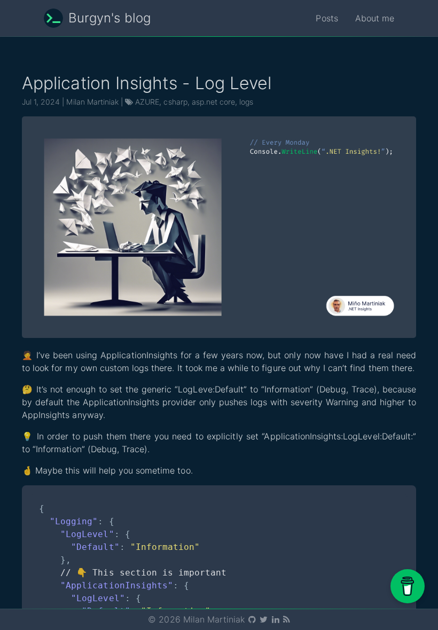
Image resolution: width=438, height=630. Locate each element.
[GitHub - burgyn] (253, 619)
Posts (327, 18)
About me (374, 18)
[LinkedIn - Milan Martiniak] (276, 619)
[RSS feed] (286, 619)
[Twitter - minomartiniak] (264, 619)
